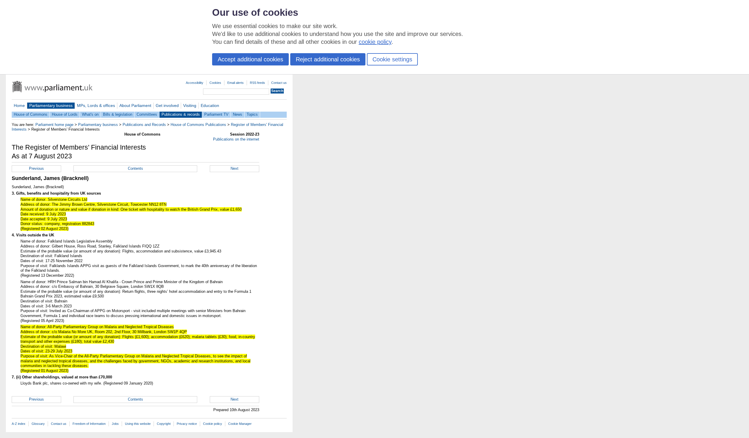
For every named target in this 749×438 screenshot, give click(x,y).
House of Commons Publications (198, 124)
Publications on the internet (236, 139)
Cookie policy (212, 423)
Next (234, 168)
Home (19, 105)
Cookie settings (392, 59)
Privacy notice (187, 423)
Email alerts (235, 82)
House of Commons (30, 114)
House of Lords (65, 114)
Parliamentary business (51, 105)
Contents (135, 168)
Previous (36, 168)
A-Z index (18, 423)
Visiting (189, 105)
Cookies (215, 82)
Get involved (167, 105)
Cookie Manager (240, 423)
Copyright (164, 423)
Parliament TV (216, 114)
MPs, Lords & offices (96, 105)
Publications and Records (144, 124)
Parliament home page (54, 124)
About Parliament (135, 105)
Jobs (115, 423)
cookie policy (375, 42)
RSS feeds (257, 82)
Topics (252, 114)
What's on (90, 114)
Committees (147, 114)
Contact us (279, 82)
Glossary (38, 423)
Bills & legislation (117, 114)
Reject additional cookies (328, 59)
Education (210, 105)
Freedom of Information (89, 423)
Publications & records (181, 114)
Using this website (138, 423)
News (237, 114)
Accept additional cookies (250, 59)
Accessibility (194, 82)
